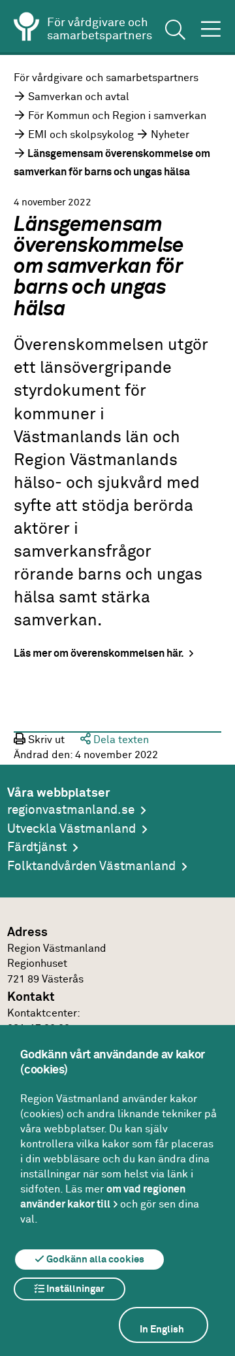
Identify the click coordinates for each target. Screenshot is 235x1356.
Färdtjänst (37, 847)
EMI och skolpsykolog (81, 135)
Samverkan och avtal (78, 97)
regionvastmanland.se (70, 810)
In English (162, 1329)
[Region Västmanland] (26, 29)
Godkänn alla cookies (94, 1259)
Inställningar (74, 1289)
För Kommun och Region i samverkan (117, 116)
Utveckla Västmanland (71, 829)
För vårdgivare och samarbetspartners (106, 78)
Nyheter (170, 135)
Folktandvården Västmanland (91, 866)
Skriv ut (45, 740)
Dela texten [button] (120, 740)
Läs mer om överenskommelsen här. (100, 653)
